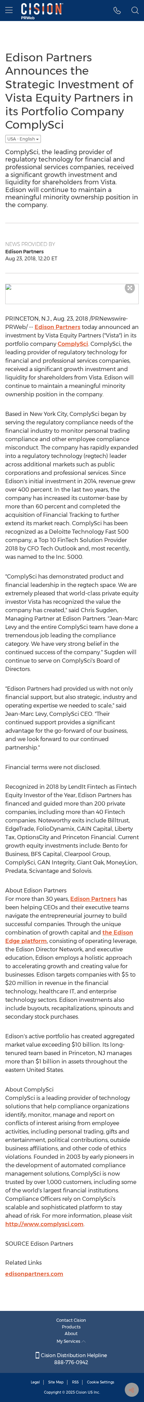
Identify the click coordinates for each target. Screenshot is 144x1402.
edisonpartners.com (34, 1274)
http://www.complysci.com (44, 1224)
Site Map (56, 1382)
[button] (117, 10)
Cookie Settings (100, 1382)
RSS (75, 1382)
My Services (69, 1341)
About (71, 1333)
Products (71, 1326)
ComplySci (73, 344)
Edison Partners (57, 327)
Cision (81, 1392)
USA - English (21, 139)
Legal (35, 1382)
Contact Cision (71, 1320)
